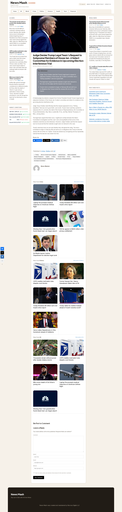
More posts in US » (80, 337)
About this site (91, 4)
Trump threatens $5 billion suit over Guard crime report (72, 192)
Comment (35, 435)
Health (58, 11)
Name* (34, 454)
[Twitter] (2, 253)
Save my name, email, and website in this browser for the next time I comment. (53, 473)
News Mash (19, 2)
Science (50, 11)
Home (15, 11)
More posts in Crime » (79, 181)
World (27, 11)
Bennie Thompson (38, 156)
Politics (42, 11)
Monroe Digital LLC (73, 505)
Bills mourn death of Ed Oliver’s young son (16, 77)
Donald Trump (61, 156)
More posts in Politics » (78, 260)
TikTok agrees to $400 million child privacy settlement (72, 219)
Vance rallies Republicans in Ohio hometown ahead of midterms (45, 320)
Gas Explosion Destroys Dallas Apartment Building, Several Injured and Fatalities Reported (100, 101)
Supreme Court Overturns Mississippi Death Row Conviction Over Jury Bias (99, 93)
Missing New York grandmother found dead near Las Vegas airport (45, 219)
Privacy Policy (100, 4)
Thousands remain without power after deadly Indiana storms (17, 23)
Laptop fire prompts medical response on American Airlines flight (45, 192)
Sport (19, 80)
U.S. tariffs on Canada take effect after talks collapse (101, 67)
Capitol (47, 156)
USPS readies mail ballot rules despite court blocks (18, 51)
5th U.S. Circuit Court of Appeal (48, 154)
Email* (34, 460)
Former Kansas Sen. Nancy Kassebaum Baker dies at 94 (72, 271)
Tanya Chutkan (76, 156)
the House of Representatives (63, 158)
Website (35, 465)
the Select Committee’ (39, 160)
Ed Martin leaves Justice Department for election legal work (45, 243)
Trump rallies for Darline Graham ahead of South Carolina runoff (72, 295)
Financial (73, 11)
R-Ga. (68, 156)
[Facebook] (2, 249)
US (21, 11)
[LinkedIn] (2, 256)
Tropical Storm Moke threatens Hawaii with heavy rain (100, 46)
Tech (65, 11)
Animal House (62, 154)
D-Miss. (54, 156)
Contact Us (108, 4)
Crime (34, 11)
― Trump (36, 154)
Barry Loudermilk (72, 154)
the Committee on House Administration (44, 158)
